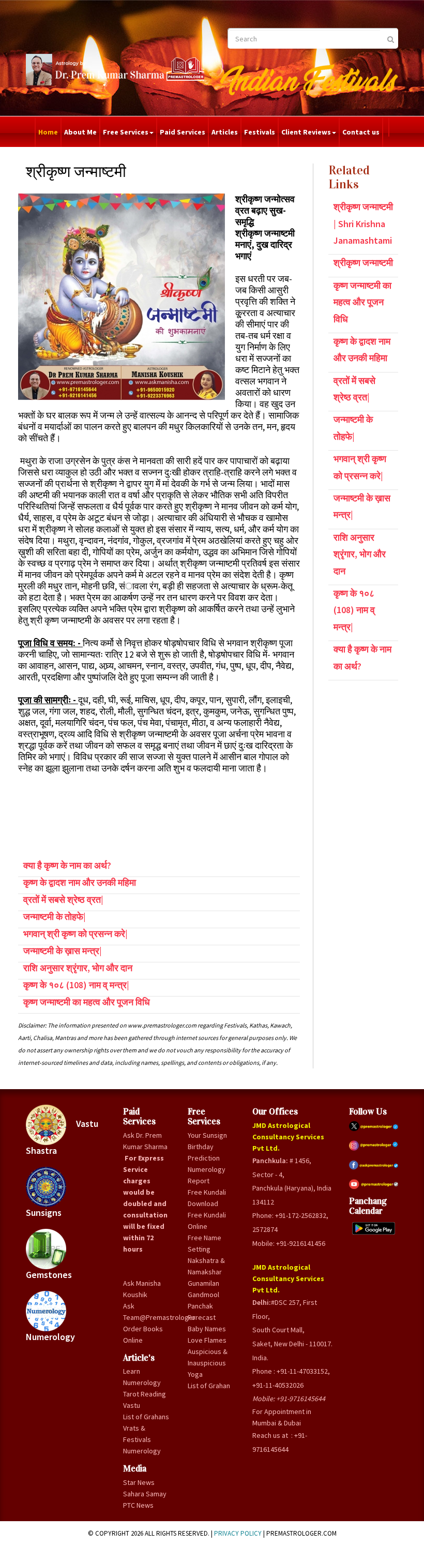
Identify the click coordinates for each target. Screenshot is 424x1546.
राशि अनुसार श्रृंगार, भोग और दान (77, 968)
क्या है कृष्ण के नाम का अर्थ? (67, 865)
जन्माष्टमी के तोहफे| (54, 917)
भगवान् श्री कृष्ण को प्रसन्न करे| (75, 934)
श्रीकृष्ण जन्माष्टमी (363, 263)
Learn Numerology (142, 1376)
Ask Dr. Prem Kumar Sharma (145, 1141)
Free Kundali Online (207, 1220)
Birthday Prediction (204, 1152)
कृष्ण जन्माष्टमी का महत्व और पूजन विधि (86, 1002)
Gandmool (203, 1294)
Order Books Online (143, 1334)
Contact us (361, 132)
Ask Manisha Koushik (142, 1289)
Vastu (131, 1405)
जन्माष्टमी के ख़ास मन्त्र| (62, 951)
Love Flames (207, 1340)
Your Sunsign (207, 1135)
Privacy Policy (238, 1533)
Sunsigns (44, 1212)
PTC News (138, 1505)
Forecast (202, 1317)
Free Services (125, 132)
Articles (224, 132)
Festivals (259, 132)
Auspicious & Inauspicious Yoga (208, 1363)
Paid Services (182, 132)
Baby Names (207, 1328)
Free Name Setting (204, 1243)
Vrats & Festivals (137, 1433)
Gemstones (49, 1275)
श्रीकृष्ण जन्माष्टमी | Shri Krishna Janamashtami (363, 223)
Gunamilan (203, 1283)
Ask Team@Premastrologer (147, 1311)
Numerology (50, 1337)
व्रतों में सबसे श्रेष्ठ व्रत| (63, 899)
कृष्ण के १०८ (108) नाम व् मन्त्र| (76, 985)
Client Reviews (306, 132)
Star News (139, 1482)
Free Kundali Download (207, 1197)
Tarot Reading (144, 1394)
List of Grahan (209, 1385)
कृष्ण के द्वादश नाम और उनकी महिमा (79, 882)
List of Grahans (146, 1416)
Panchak (200, 1306)
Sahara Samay (144, 1493)
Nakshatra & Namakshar (206, 1266)
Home (48, 132)
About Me (80, 132)
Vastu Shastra (62, 1137)
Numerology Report (206, 1175)
